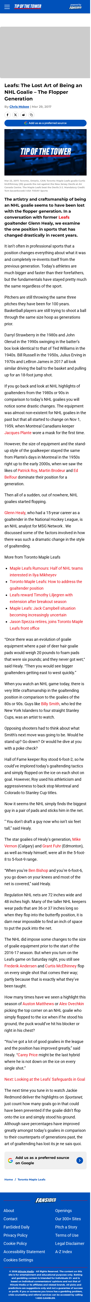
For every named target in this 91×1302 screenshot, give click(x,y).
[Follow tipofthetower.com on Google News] (79, 1160)
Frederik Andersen (20, 966)
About (9, 1210)
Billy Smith (50, 703)
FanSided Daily (17, 1227)
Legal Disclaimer (69, 1243)
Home (8, 1179)
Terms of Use (67, 1235)
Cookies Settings (18, 1260)
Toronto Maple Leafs (31, 1179)
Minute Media (26, 1271)
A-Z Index (63, 1251)
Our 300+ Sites (68, 1218)
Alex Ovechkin (71, 1003)
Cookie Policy (15, 1243)
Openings (63, 1210)
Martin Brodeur (52, 470)
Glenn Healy (14, 512)
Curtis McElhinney (61, 966)
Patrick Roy (27, 470)
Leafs (64, 217)
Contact (10, 1218)
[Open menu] (7, 6)
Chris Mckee (19, 107)
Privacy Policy (16, 1235)
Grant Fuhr (51, 846)
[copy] (31, 115)
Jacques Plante (18, 432)
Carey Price (28, 1054)
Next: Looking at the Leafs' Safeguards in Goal (44, 1079)
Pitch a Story (66, 1227)
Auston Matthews (38, 1003)
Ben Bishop (38, 870)
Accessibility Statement (24, 1251)
